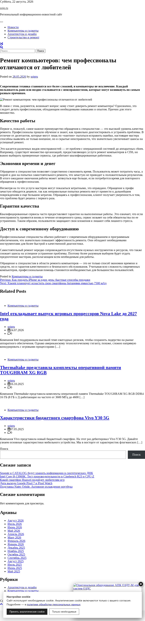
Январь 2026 (16, 544)
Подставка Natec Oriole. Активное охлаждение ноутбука (36, 486)
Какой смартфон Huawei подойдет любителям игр (32, 479)
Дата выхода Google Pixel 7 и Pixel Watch (26, 483)
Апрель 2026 (16, 534)
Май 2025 (14, 571)
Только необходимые (64, 611)
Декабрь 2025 (16, 547)
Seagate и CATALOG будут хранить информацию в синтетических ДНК (46, 473)
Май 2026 (14, 530)
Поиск (4, 448)
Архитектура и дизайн (22, 34)
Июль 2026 (15, 524)
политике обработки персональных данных (53, 604)
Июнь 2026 (15, 527)
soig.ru (4, 8)
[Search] (1, 47)
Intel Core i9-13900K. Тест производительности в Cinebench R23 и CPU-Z (47, 476)
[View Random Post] (1, 43)
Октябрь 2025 (16, 554)
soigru (34, 76)
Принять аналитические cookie (27, 611)
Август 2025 (16, 561)
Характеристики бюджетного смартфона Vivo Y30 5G (54, 417)
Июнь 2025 (15, 568)
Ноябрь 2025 (16, 551)
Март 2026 (14, 537)
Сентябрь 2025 (17, 557)
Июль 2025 (15, 564)
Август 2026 (16, 520)
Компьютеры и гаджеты (23, 30)
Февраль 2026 (16, 540)
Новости (13, 27)
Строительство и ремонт (23, 37)
